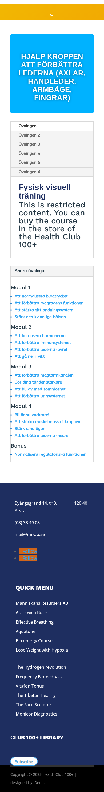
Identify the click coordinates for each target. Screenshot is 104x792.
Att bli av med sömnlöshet (40, 389)
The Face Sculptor (33, 705)
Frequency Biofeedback (39, 677)
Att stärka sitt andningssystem (44, 310)
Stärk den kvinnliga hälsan (40, 316)
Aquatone (25, 631)
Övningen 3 (29, 144)
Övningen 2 (29, 135)
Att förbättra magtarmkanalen (44, 375)
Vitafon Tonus (30, 686)
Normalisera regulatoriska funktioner (50, 454)
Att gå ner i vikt (30, 356)
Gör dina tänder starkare (38, 382)
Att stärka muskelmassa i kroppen (47, 421)
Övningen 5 (29, 162)
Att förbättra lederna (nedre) (42, 435)
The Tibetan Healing (36, 695)
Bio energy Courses (35, 641)
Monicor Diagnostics (36, 714)
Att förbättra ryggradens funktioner (49, 303)
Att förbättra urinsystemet (40, 396)
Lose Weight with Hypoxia (42, 650)
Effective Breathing (35, 622)
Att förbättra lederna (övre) (41, 349)
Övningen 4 (29, 153)
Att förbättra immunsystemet (43, 342)
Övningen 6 (29, 171)
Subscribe (24, 761)
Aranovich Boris (31, 612)
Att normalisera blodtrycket (41, 296)
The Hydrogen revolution (41, 667)
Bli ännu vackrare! (32, 414)
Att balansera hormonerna (40, 335)
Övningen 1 (29, 126)
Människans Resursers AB (42, 603)
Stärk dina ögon (30, 428)
